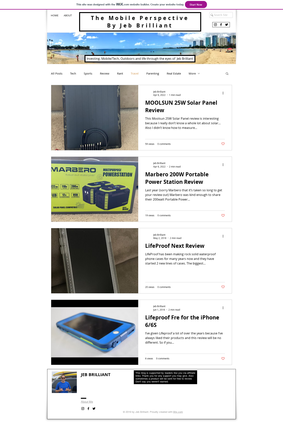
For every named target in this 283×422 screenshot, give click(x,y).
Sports (88, 73)
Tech (73, 73)
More (192, 73)
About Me (87, 401)
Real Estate (174, 73)
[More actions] (224, 93)
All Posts (56, 73)
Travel (135, 73)
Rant (120, 73)
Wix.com (178, 411)
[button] (227, 74)
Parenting (152, 73)
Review (104, 73)
